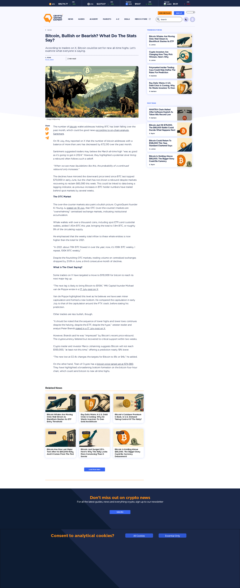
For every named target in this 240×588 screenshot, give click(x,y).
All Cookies (139, 535)
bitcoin (73, 126)
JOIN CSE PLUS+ (165, 13)
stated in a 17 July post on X (90, 328)
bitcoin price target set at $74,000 (115, 364)
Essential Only (172, 535)
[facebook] (47, 129)
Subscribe (120, 512)
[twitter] (47, 134)
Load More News (94, 469)
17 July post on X (89, 289)
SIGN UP (179, 13)
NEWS (49, 30)
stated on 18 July (75, 208)
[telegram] (47, 138)
